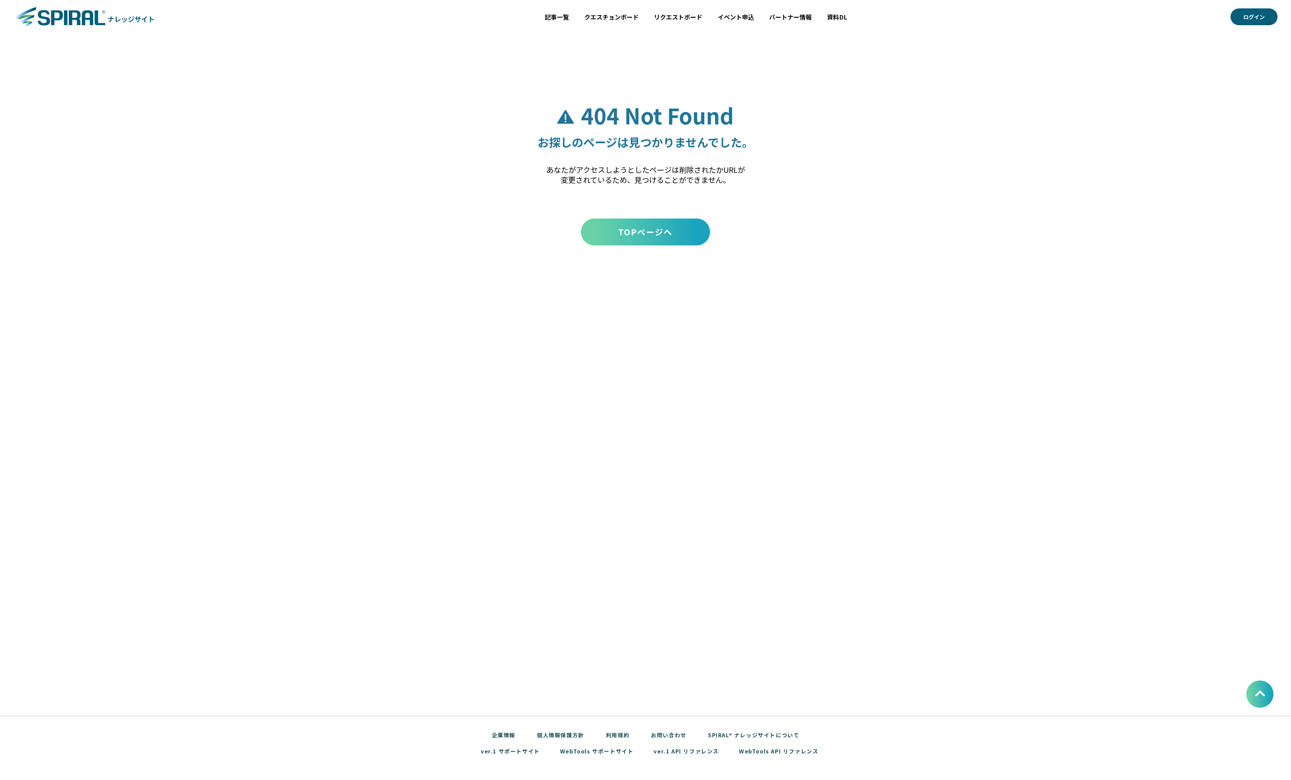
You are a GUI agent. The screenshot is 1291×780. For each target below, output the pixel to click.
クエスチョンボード (611, 16)
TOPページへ (645, 232)
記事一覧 (557, 16)
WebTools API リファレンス (778, 751)
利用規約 (617, 735)
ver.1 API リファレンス (686, 751)
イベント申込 (736, 16)
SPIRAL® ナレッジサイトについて (753, 735)
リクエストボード (678, 16)
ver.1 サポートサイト (510, 751)
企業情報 (503, 735)
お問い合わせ (669, 735)
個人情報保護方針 (560, 735)
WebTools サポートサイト (597, 751)
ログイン (1254, 17)
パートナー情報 (790, 16)
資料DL (837, 16)
